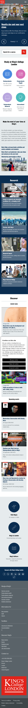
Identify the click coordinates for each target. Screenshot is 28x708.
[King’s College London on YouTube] (19, 574)
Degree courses (5, 591)
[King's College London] (14, 684)
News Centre (4, 640)
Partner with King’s (8, 227)
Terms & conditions (6, 700)
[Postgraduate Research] (7, 102)
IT (1, 630)
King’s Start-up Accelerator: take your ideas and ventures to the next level (13, 153)
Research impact (7, 253)
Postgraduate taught (6, 593)
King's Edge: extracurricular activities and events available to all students (13, 148)
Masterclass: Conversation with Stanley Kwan (14, 419)
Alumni (3, 615)
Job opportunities (5, 648)
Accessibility (19, 703)
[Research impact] (14, 244)
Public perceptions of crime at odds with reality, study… (12, 388)
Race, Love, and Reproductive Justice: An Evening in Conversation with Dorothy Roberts (14, 480)
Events (3, 642)
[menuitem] (14, 591)
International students (6, 597)
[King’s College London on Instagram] (11, 574)
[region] (14, 354)
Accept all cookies (14, 367)
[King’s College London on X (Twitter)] (8, 574)
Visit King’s (4, 646)
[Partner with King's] (14, 218)
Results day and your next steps (12, 26)
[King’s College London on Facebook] (4, 574)
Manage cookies (14, 360)
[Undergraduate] (7, 77)
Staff (2, 613)
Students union (5, 644)
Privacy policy (16, 700)
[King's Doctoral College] (14, 271)
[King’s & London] (14, 530)
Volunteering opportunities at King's (11, 157)
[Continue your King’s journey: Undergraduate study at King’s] (14, 439)
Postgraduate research (7, 595)
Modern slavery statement (7, 703)
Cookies (3, 705)
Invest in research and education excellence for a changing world (12, 200)
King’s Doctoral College (9, 280)
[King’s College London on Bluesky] (23, 574)
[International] (21, 102)
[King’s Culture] (14, 552)
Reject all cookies (14, 363)
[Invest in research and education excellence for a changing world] (14, 190)
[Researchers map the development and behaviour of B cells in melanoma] (14, 314)
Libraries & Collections (7, 625)
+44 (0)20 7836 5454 (6, 658)
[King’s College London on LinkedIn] (15, 574)
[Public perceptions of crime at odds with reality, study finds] (14, 377)
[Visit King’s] (14, 509)
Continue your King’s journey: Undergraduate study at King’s (11, 449)
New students (4, 611)
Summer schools (5, 599)
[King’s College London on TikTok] (14, 577)
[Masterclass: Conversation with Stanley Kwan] (14, 409)
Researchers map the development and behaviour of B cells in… (13, 327)
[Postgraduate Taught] (21, 78)
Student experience (6, 601)
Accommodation (5, 628)
